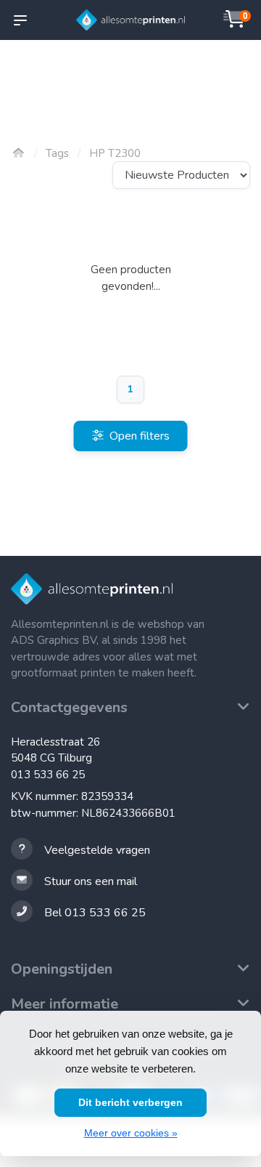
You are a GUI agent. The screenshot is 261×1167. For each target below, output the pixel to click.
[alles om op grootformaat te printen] (130, 20)
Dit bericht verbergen (130, 1102)
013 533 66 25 (48, 774)
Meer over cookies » (131, 1133)
